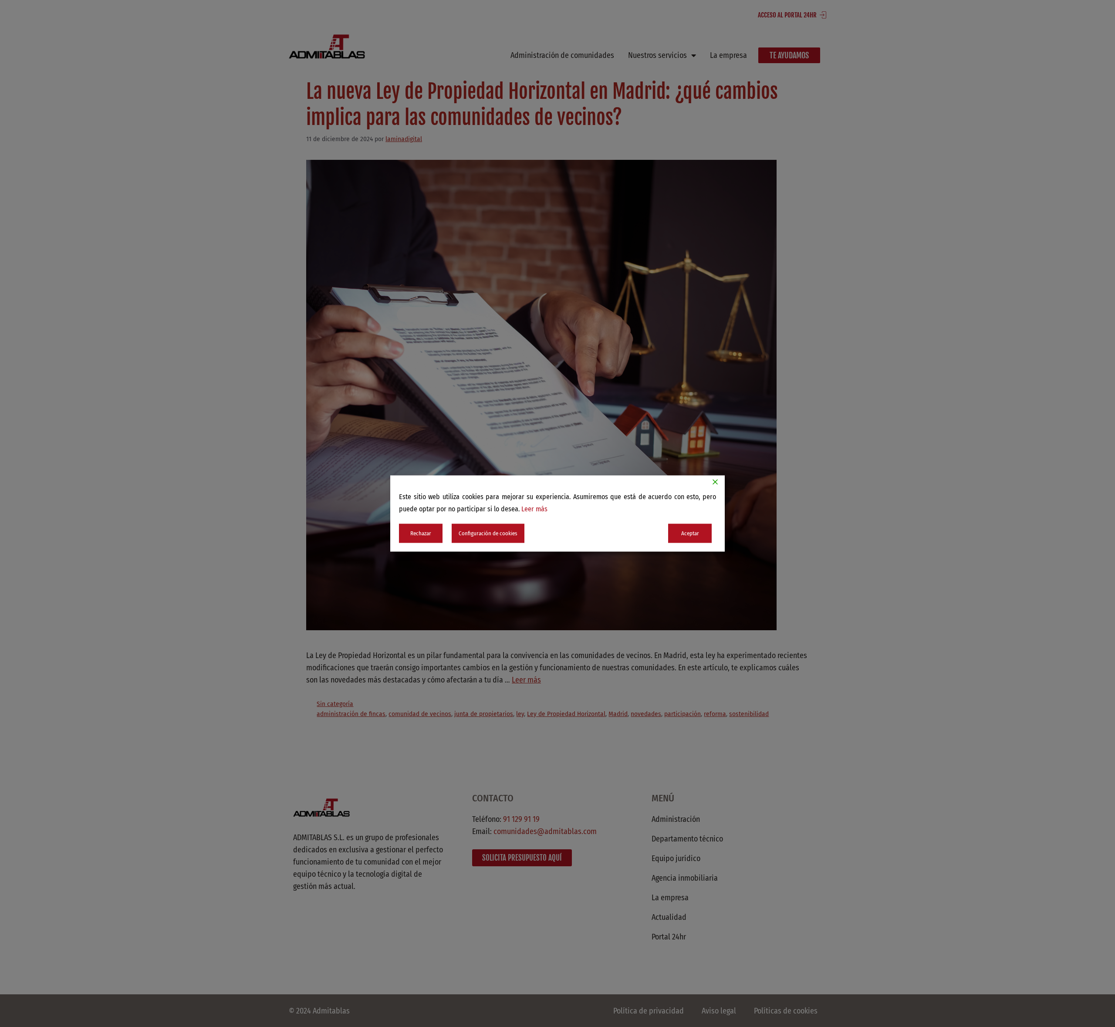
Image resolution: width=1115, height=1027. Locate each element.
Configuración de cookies (488, 533)
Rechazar (420, 533)
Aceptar (690, 533)
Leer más (534, 509)
